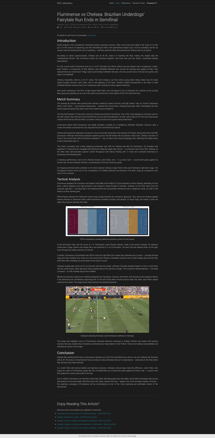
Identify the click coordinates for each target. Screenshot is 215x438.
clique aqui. (91, 35)
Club (85, 27)
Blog (117, 3)
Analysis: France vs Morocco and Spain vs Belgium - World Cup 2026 (84, 428)
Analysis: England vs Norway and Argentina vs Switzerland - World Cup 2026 (86, 424)
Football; (69, 27)
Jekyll (108, 436)
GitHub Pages (132, 436)
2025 (60, 27)
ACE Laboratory (65, 3)
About (111, 3)
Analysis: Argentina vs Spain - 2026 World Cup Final (77, 417)
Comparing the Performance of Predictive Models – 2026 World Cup (84, 413)
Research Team (138, 3)
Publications (126, 3)
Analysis (115, 27)
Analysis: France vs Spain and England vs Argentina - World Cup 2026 (84, 421)
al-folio (115, 436)
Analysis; (78, 27)
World (91, 27)
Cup (97, 27)
